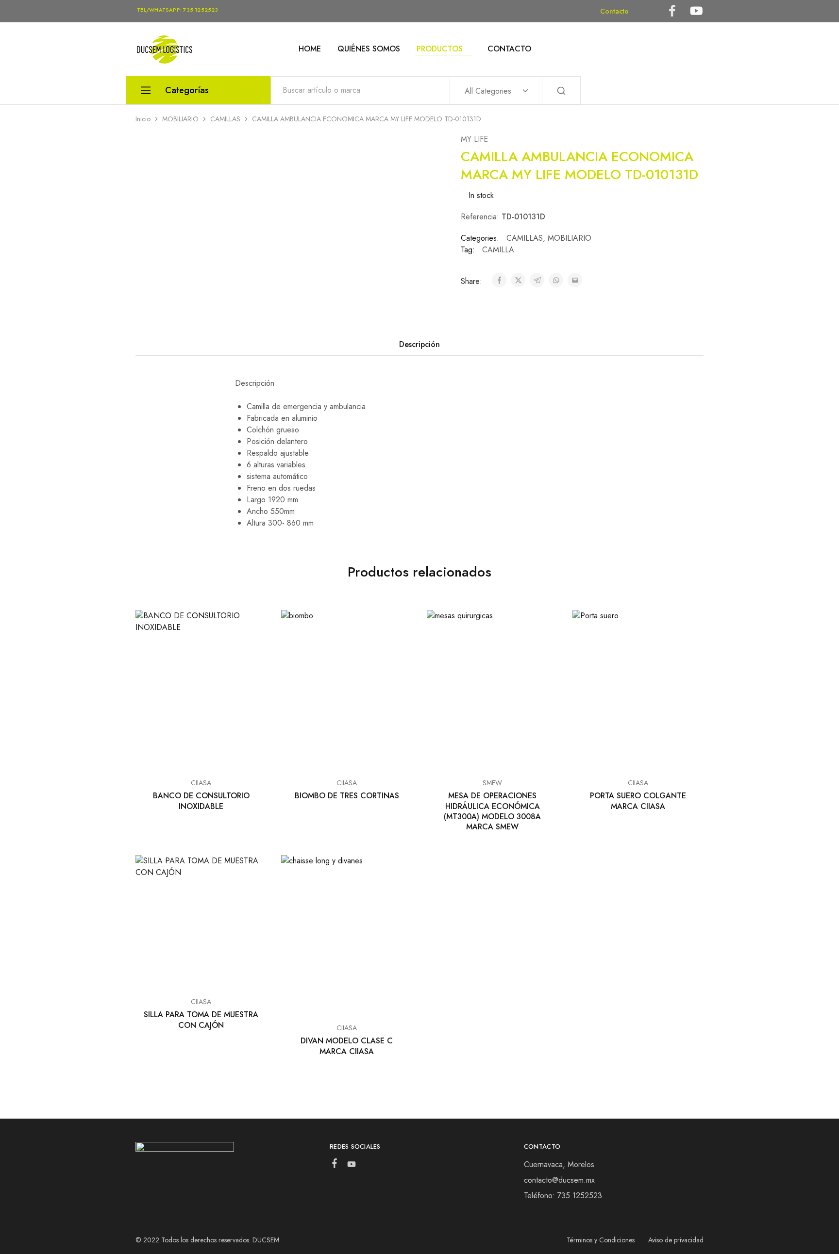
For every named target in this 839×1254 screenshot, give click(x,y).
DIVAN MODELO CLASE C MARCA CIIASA (347, 1045)
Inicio (143, 119)
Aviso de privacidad (676, 1240)
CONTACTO (509, 49)
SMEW (492, 783)
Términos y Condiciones (601, 1240)
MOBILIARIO (180, 119)
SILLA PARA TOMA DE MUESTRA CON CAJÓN (201, 1019)
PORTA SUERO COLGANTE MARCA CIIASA (638, 800)
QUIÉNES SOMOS (368, 49)
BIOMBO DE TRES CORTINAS (347, 795)
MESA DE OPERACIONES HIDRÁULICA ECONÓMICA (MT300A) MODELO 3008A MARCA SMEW (492, 811)
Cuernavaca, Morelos (559, 1164)
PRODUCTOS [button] (440, 49)
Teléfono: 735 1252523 (563, 1195)
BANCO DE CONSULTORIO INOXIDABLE (201, 800)
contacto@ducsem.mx (559, 1180)
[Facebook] (334, 1165)
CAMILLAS (225, 119)
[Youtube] (351, 1166)
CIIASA (201, 783)
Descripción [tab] (419, 344)
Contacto (614, 11)
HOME (310, 49)
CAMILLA (498, 249)
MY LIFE (474, 139)
